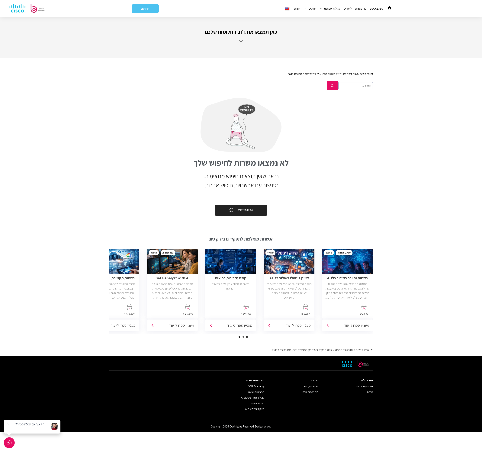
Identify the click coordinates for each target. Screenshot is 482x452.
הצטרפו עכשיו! (311, 386)
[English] (287, 8)
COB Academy (256, 386)
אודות (297, 8)
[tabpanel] (347, 291)
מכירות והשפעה (256, 392)
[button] (241, 36)
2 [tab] (243, 337)
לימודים (348, 8)
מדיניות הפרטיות (364, 386)
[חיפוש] (332, 85)
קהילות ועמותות (332, 8)
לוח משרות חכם (311, 392)
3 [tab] (239, 337)
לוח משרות (360, 8)
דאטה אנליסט (257, 403)
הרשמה (145, 8)
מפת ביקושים (376, 8)
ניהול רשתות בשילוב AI (252, 397)
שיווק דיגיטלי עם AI (254, 409)
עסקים (312, 8)
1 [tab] (247, 337)
